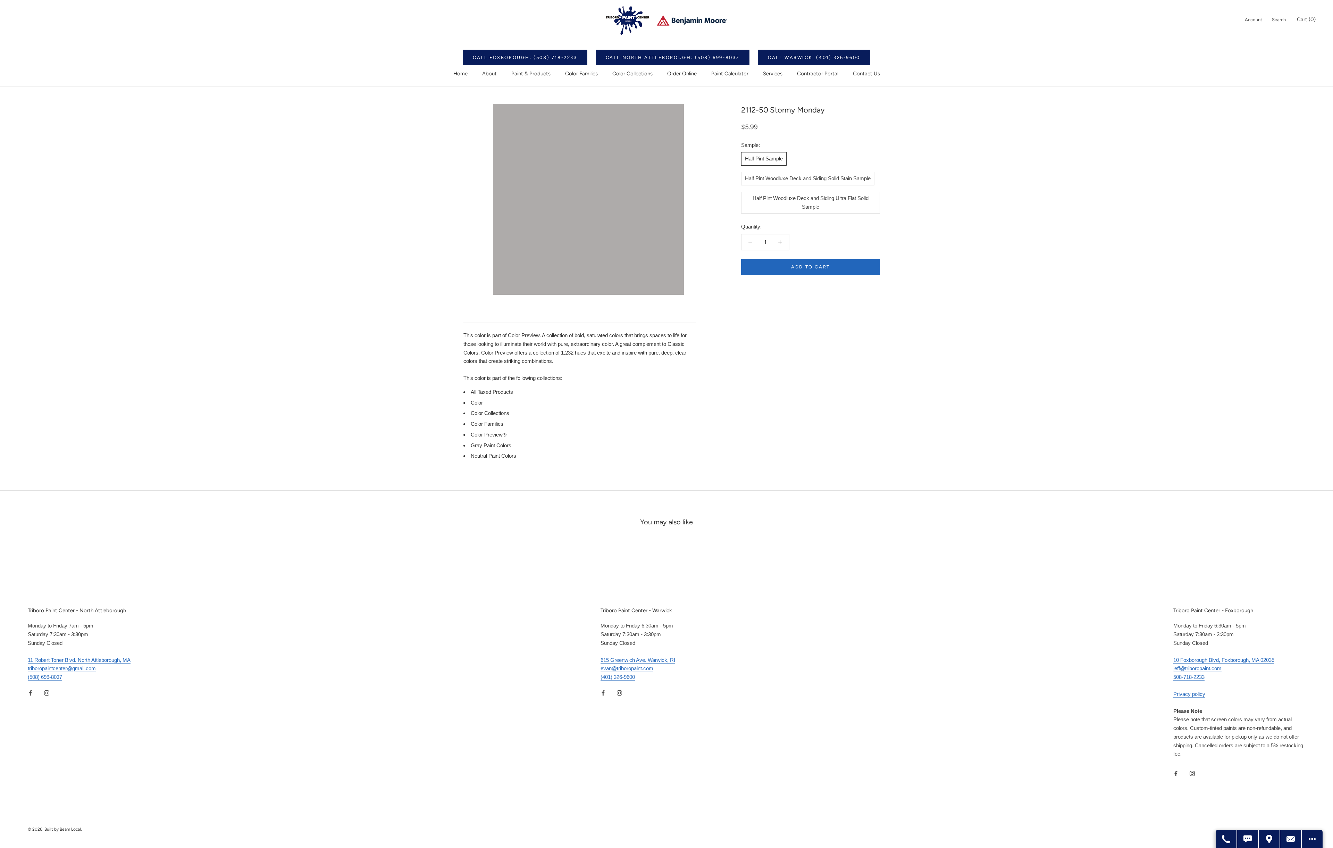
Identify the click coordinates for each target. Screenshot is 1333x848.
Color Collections (632, 73)
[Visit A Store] (1269, 839)
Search (1279, 19)
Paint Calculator (729, 73)
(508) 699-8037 (45, 677)
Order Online (682, 73)
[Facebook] (30, 693)
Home (460, 73)
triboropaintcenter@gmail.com (62, 668)
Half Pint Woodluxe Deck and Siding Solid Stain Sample (808, 178)
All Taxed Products (492, 392)
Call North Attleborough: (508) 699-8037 (672, 57)
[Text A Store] (1248, 839)
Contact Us (866, 73)
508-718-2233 (1189, 677)
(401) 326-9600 (618, 677)
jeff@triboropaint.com (1197, 668)
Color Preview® (488, 435)
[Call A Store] (1226, 839)
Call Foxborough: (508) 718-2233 (525, 57)
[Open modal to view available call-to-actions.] (1312, 839)
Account (1253, 19)
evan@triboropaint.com (627, 668)
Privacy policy (1189, 694)
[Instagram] (46, 693)
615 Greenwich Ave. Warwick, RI (638, 660)
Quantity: (751, 227)
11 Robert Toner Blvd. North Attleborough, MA (79, 660)
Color (477, 403)
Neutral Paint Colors (493, 456)
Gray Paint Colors (491, 445)
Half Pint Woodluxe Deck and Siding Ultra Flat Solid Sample (811, 202)
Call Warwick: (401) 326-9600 (814, 57)
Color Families (581, 73)
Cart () (1306, 19)
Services (772, 73)
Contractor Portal (817, 73)
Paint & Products (531, 73)
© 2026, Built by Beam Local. (55, 829)
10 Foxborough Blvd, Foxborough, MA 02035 (1223, 660)
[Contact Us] (1291, 839)
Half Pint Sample (764, 158)
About (489, 73)
